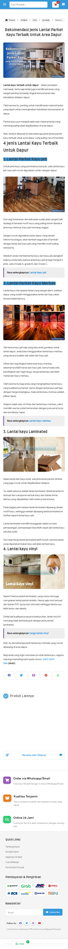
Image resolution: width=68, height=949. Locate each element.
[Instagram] (33, 923)
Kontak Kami (12, 851)
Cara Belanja (12, 862)
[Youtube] (39, 923)
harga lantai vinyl (39, 633)
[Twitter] (26, 923)
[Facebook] (20, 923)
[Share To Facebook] (9, 675)
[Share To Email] (34, 675)
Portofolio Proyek (15, 867)
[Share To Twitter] (21, 675)
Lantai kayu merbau (40, 420)
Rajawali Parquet (53, 929)
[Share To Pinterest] (46, 675)
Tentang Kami (13, 846)
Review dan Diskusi (34, 755)
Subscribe (54, 912)
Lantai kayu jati (38, 272)
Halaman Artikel (14, 857)
